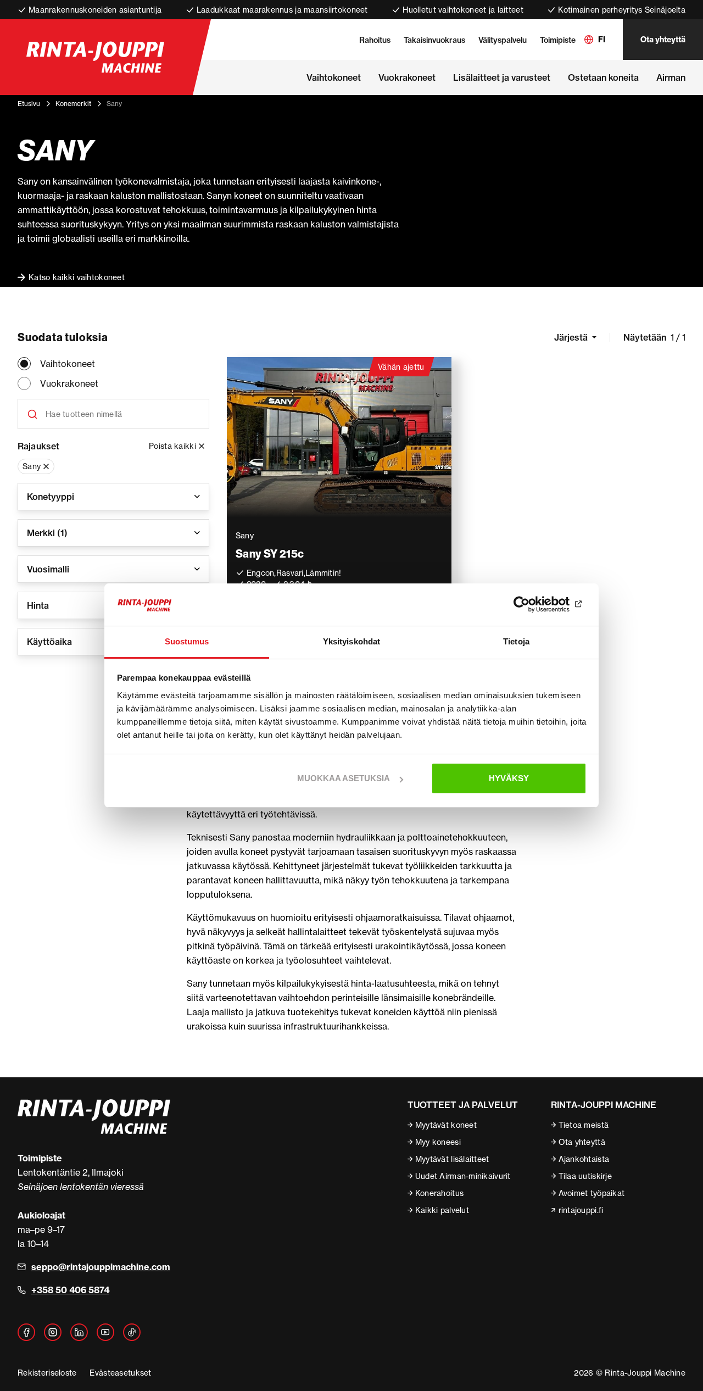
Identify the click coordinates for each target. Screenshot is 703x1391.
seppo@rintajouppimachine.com (100, 1266)
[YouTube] (105, 1332)
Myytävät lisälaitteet (452, 1159)
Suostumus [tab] (187, 641)
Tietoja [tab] (516, 641)
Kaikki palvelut (442, 1210)
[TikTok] (132, 1332)
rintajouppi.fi (581, 1210)
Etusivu (29, 103)
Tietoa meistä (584, 1125)
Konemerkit (73, 103)
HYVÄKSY (509, 778)
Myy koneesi (438, 1142)
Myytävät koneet (446, 1125)
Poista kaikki (172, 445)
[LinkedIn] (79, 1332)
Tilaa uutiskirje (585, 1176)
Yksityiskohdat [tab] (351, 641)
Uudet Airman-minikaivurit (463, 1176)
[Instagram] (53, 1332)
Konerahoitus (439, 1193)
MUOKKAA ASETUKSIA (343, 778)
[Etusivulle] (95, 57)
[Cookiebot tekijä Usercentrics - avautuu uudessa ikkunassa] (538, 605)
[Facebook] (26, 1332)
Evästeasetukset (120, 1372)
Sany (32, 466)
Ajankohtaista (584, 1159)
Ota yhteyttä (662, 39)
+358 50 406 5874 (70, 1289)
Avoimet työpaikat (592, 1193)
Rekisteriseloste (47, 1372)
